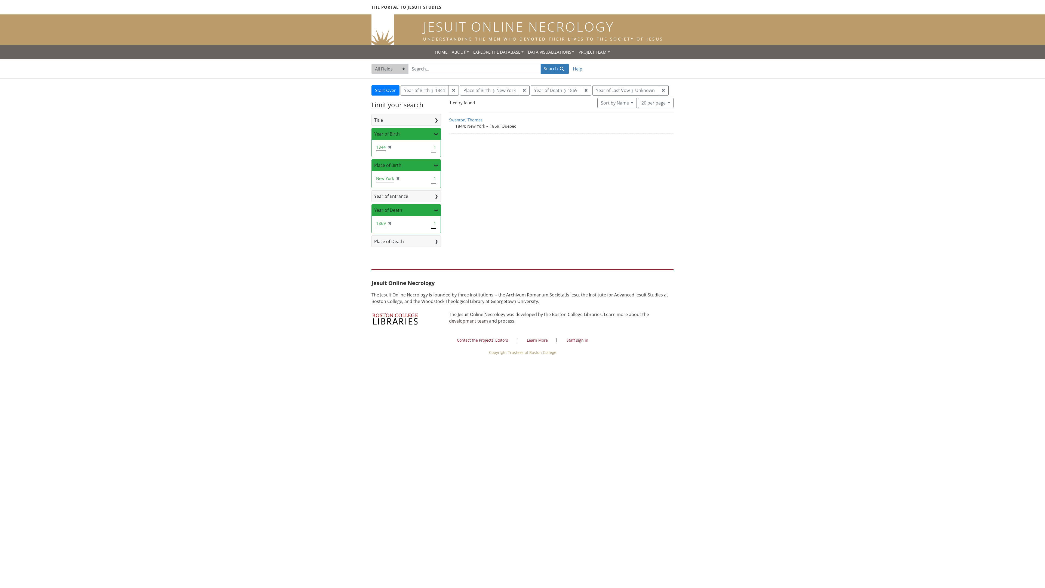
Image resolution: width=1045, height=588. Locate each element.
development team (468, 321)
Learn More (537, 340)
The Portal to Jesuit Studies (406, 7)
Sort (615, 103)
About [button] (459, 52)
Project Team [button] (593, 52)
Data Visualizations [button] (549, 52)
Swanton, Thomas (465, 119)
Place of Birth (387, 165)
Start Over (385, 90)
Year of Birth (387, 134)
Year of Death (388, 210)
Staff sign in (577, 340)
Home (441, 52)
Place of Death (389, 241)
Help (577, 69)
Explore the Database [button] (496, 52)
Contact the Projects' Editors (482, 340)
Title (378, 120)
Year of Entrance (391, 196)
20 (653, 103)
